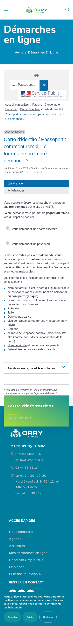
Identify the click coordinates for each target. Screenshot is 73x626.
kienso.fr (52, 393)
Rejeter (30, 617)
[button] (67, 10)
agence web (41, 393)
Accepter (12, 617)
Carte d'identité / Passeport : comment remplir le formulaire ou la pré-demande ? (35, 114)
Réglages (48, 617)
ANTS (50, 206)
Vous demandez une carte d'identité (33, 229)
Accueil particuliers (17, 104)
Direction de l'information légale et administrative (31, 390)
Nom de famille (17, 345)
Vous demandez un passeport (30, 244)
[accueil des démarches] (37, 75)
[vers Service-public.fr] (42, 94)
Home (19, 52)
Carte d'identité (30, 109)
